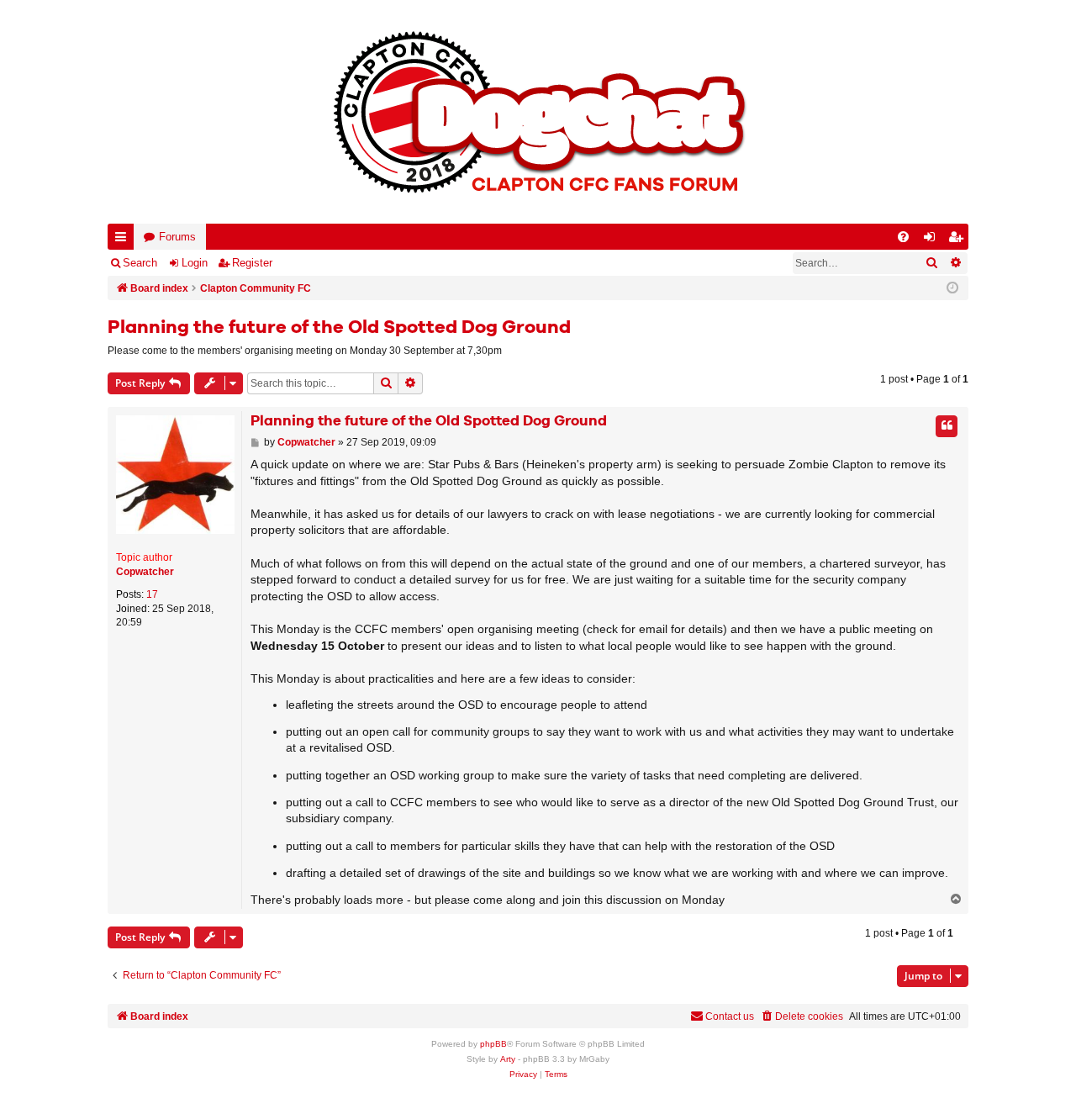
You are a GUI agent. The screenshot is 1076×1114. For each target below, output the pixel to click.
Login (195, 262)
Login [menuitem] (933, 240)
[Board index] (538, 111)
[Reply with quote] (946, 426)
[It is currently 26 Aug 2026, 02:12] (952, 288)
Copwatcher (145, 572)
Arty (507, 1059)
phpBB (493, 1043)
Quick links (124, 240)
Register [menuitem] (959, 240)
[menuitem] (903, 237)
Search (140, 262)
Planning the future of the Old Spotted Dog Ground (339, 328)
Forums (177, 236)
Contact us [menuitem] (729, 1016)
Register (252, 262)
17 (152, 594)
